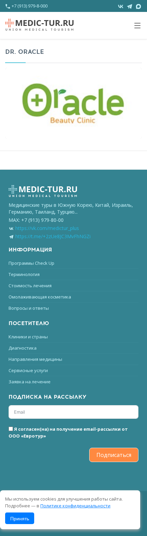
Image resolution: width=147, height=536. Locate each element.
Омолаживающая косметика (40, 297)
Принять (19, 518)
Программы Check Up (31, 263)
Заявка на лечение (30, 382)
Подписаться (113, 455)
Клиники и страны (28, 337)
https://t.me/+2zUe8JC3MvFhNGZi (53, 236)
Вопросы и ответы (29, 308)
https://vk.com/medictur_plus (47, 228)
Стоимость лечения (30, 285)
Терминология (24, 274)
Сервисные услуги (28, 370)
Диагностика (23, 348)
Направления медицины (35, 359)
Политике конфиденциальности (75, 506)
